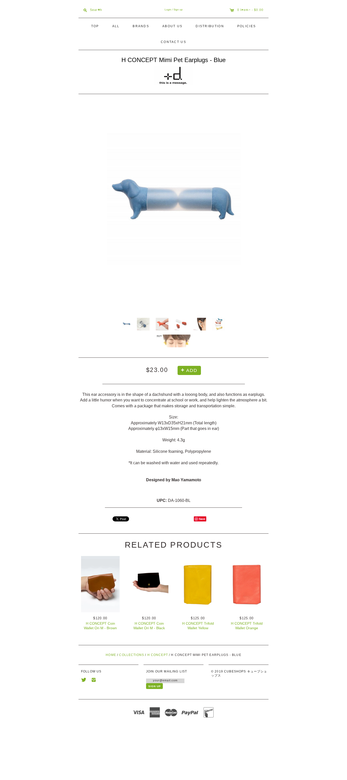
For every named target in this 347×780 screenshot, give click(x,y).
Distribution (210, 26)
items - (247, 9)
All (116, 26)
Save (202, 519)
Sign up (178, 9)
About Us (172, 26)
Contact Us (173, 41)
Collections (131, 654)
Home (111, 654)
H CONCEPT (157, 654)
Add (191, 370)
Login (168, 9)
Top (95, 26)
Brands (141, 26)
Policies (246, 26)
